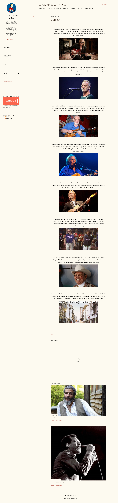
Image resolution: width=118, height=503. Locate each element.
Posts (7, 116)
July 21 (54, 417)
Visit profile (11, 39)
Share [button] (35, 17)
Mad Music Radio (52, 5)
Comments (9, 118)
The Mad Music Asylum (11, 16)
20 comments (58, 420)
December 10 (57, 482)
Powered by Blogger (71, 495)
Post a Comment (59, 485)
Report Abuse (7, 81)
